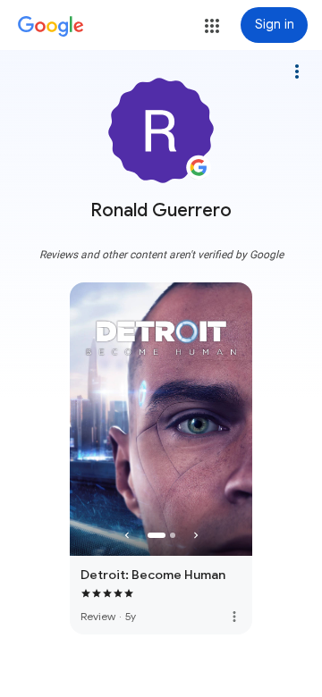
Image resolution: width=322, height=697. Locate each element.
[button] (212, 26)
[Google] (51, 27)
